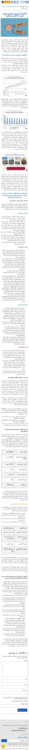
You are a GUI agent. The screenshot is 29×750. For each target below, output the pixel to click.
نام (26, 678)
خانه (27, 6)
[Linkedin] (22, 734)
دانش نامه (22, 6)
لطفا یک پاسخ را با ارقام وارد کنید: (19, 701)
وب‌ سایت (25, 690)
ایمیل (25, 684)
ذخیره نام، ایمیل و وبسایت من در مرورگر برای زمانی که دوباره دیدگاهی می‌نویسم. (15, 698)
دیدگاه (25, 660)
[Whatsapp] (26, 734)
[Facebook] (24, 734)
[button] (3, 2)
